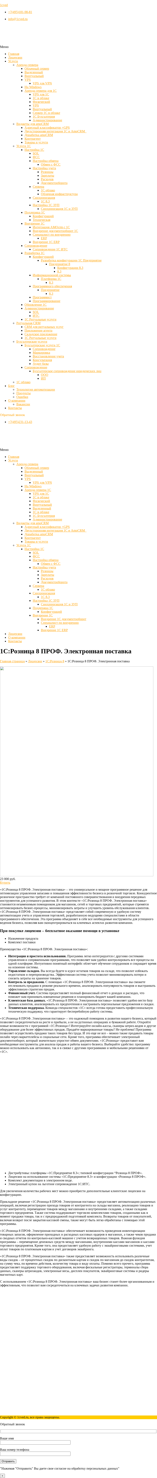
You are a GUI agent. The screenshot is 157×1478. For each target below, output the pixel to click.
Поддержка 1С (35, 212)
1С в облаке (41, 98)
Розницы (47, 172)
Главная (13, 54)
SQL (36, 153)
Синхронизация (44, 197)
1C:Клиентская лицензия (25, 1347)
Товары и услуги (36, 142)
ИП (43, 378)
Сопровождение (44, 349)
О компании (16, 400)
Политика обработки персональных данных (39, 1410)
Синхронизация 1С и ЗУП (59, 208)
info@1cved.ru (9, 1378)
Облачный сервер (37, 68)
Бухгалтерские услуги (31, 341)
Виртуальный (34, 76)
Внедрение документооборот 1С (55, 231)
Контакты (15, 408)
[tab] (82, 938)
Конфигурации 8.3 (70, 267)
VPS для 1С (41, 94)
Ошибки (22, 397)
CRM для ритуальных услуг (44, 327)
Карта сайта (16, 1406)
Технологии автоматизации (35, 389)
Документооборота (54, 183)
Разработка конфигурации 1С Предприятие (71, 260)
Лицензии (15, 57)
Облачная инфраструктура (59, 194)
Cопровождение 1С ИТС (50, 249)
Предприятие (50, 290)
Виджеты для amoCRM (32, 124)
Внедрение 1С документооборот (63, 619)
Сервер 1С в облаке (46, 113)
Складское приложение (41, 334)
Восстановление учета (48, 356)
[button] (78, 47)
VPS (28, 79)
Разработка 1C (35, 253)
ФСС (36, 157)
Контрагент (33, 138)
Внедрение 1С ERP (46, 242)
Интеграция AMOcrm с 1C (51, 227)
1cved (4, 5)
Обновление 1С (36, 304)
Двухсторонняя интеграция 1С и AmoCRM (55, 131)
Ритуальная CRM (28, 323)
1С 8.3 (45, 201)
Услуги (13, 61)
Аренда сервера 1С (38, 490)
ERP (44, 238)
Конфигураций (43, 216)
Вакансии (23, 404)
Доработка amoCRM (39, 135)
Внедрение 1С (35, 223)
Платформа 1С (51, 279)
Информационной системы (52, 275)
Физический (41, 101)
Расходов (47, 179)
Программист (42, 297)
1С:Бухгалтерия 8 (20, 1340)
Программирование (46, 301)
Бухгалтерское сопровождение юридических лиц (67, 371)
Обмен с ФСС (51, 164)
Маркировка (41, 352)
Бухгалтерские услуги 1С (42, 345)
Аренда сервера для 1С (41, 90)
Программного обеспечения (52, 286)
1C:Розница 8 (54, 661)
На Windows (33, 87)
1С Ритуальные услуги (40, 319)
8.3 (59, 271)
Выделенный (34, 72)
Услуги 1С (23, 146)
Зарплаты (47, 175)
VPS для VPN (42, 83)
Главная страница (12, 661)
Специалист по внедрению (52, 234)
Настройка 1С (34, 149)
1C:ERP (13, 1343)
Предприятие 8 (59, 264)
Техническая (41, 220)
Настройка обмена (45, 161)
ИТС (36, 315)
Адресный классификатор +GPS (47, 127)
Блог (11, 386)
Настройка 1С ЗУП (46, 205)
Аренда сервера (27, 65)
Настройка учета (44, 168)
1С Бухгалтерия (44, 116)
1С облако (48, 190)
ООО (44, 374)
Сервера (38, 186)
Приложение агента (38, 330)
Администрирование (47, 120)
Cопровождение (36, 245)
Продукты (23, 393)
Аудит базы (41, 363)
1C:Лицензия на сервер (24, 1336)
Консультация (42, 360)
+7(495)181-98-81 (12, 1371)
